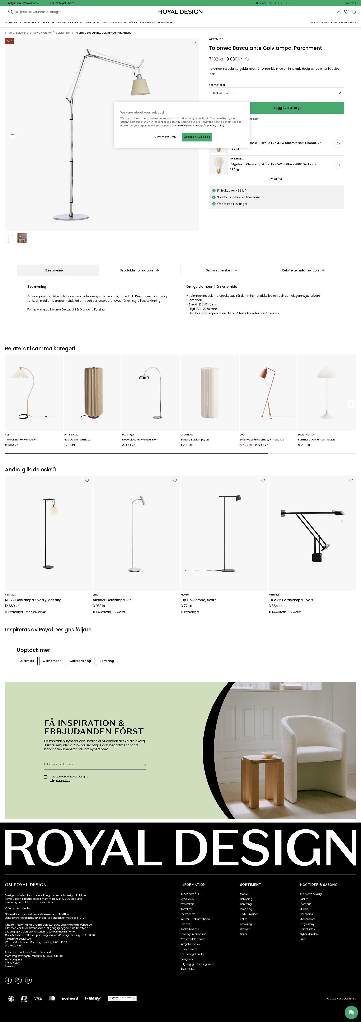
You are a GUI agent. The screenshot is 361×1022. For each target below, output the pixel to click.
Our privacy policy (183, 125)
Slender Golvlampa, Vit (112, 600)
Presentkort (187, 904)
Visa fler (276, 178)
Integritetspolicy (190, 944)
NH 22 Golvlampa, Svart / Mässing (33, 600)
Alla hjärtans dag (311, 894)
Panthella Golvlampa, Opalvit (316, 439)
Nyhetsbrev (187, 899)
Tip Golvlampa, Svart (198, 600)
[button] (350, 3)
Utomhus (305, 904)
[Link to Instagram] (18, 980)
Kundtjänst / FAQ (190, 894)
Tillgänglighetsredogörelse (197, 964)
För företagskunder (192, 954)
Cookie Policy (188, 949)
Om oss (185, 924)
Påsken (304, 899)
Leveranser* (187, 914)
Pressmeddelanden (192, 939)
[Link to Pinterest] (28, 980)
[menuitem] (11, 22)
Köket (243, 919)
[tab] (58, 270)
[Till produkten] (276, 143)
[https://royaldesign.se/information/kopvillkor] (122, 998)
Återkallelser (187, 969)
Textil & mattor (249, 914)
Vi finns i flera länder (17, 908)
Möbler (244, 894)
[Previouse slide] (12, 134)
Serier (243, 934)
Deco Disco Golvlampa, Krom (140, 439)
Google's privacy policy (209, 125)
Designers (186, 959)
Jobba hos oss (189, 929)
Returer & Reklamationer (195, 919)
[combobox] (350, 3)
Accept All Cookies (197, 137)
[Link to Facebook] (8, 980)
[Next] (351, 404)
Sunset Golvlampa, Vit (195, 439)
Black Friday (307, 929)
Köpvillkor (186, 909)
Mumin (304, 909)
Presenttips (306, 914)
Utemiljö (245, 929)
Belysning (246, 899)
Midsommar (307, 919)
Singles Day (307, 924)
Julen (303, 939)
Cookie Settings (165, 136)
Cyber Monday (309, 934)
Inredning (246, 909)
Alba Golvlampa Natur (77, 439)
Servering (246, 904)
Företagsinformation (193, 934)
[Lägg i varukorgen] (338, 143)
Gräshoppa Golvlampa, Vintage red (262, 439)
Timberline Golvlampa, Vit (21, 439)
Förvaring (246, 924)
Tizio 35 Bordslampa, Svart (291, 600)
